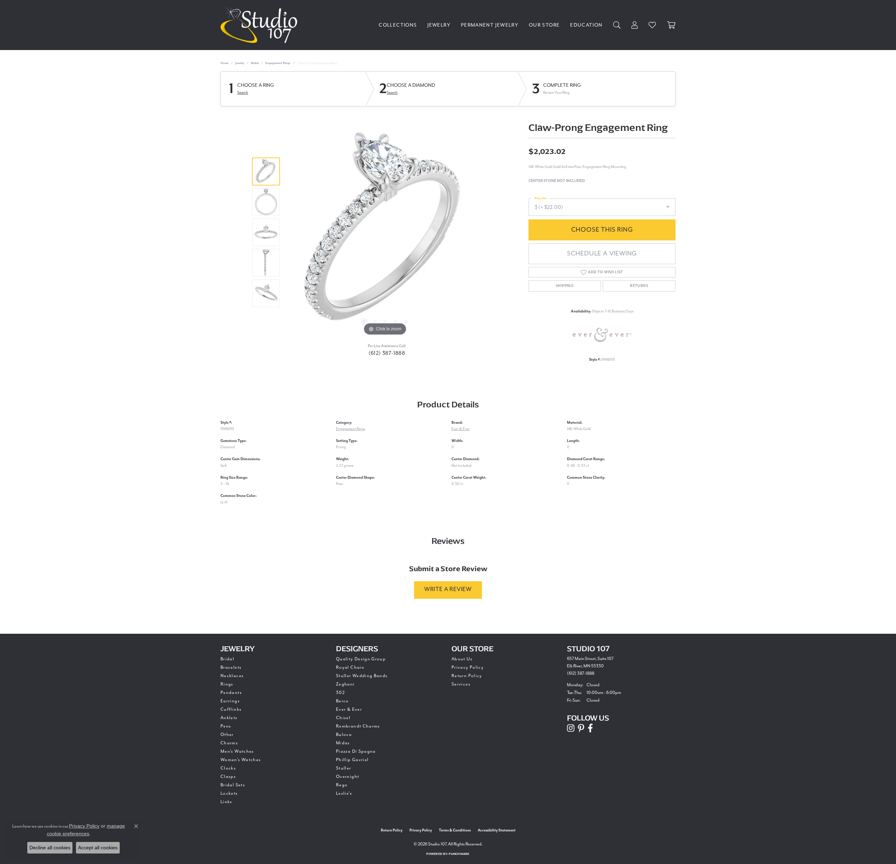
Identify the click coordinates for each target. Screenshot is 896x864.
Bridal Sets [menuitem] (232, 785)
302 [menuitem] (340, 692)
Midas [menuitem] (343, 743)
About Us (461, 659)
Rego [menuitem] (342, 785)
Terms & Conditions (455, 830)
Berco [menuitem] (342, 701)
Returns (639, 286)
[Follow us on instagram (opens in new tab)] (570, 728)
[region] (385, 232)
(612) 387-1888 (387, 353)
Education (586, 25)
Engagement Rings (277, 63)
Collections (398, 25)
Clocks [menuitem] (228, 768)
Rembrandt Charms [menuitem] (358, 726)
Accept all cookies (98, 847)
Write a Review (448, 589)
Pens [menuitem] (225, 726)
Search (242, 93)
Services (460, 684)
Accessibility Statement (497, 830)
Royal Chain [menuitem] (350, 667)
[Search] (617, 25)
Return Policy (466, 676)
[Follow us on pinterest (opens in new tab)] (581, 728)
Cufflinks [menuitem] (230, 709)
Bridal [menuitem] (227, 659)
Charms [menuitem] (229, 743)
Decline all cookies (49, 847)
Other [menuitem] (227, 734)
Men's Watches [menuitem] (237, 751)
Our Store (544, 25)
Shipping (565, 286)
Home (224, 63)
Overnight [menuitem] (347, 776)
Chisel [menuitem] (343, 718)
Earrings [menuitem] (230, 701)
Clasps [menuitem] (228, 776)
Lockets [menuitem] (229, 793)
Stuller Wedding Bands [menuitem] (362, 676)
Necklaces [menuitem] (232, 676)
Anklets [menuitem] (229, 718)
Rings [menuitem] (226, 684)
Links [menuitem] (226, 802)
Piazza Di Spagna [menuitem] (356, 751)
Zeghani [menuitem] (345, 684)
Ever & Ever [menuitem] (349, 709)
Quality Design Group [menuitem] (361, 659)
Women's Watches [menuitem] (240, 760)
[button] (364, 321)
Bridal (255, 63)
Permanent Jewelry (489, 25)
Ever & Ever (460, 429)
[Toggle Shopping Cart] (671, 25)
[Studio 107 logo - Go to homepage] (260, 25)
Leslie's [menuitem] (344, 793)
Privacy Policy (467, 667)
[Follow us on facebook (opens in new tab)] (590, 728)
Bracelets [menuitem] (230, 667)
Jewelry (438, 25)
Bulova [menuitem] (344, 734)
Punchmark (459, 854)
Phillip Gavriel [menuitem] (352, 760)
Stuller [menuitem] (343, 768)
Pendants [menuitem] (231, 692)
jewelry (239, 63)
